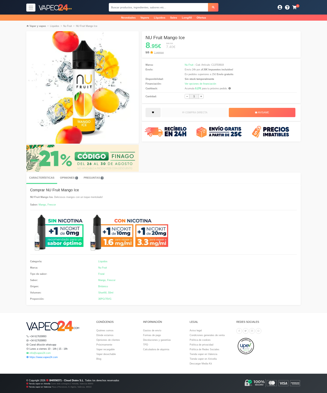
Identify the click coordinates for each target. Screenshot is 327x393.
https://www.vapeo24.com (43, 357)
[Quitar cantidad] (187, 96)
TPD (145, 344)
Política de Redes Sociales (204, 349)
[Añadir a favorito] (153, 112)
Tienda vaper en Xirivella (203, 358)
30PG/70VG (104, 298)
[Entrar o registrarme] (280, 7)
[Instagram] (252, 331)
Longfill (187, 17)
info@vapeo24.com (40, 353)
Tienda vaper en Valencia (203, 354)
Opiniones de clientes (108, 340)
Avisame (263, 112)
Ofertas (201, 17)
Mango (42, 204)
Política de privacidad (201, 344)
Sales (173, 17)
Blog (98, 358)
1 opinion (159, 52)
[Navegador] (30, 8)
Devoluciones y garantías (157, 340)
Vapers (144, 17)
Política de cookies (200, 340)
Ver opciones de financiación (200, 83)
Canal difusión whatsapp (42, 344)
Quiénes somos (105, 330)
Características (41, 177)
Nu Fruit (67, 26)
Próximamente (104, 344)
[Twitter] (245, 331)
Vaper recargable (105, 349)
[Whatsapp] (258, 331)
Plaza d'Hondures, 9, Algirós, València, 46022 (72, 387)
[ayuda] (287, 7)
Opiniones (68, 177)
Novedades (128, 17)
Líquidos (159, 17)
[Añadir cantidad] (201, 96)
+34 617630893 (37, 336)
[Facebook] (239, 331)
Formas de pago (152, 335)
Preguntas (93, 177)
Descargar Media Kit (201, 363)
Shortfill (102, 292)
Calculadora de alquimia (156, 349)
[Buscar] (213, 7)
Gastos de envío (152, 330)
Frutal (101, 273)
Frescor (51, 204)
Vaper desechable (106, 354)
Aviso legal (196, 330)
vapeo (42, 26)
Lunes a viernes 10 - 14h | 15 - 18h (48, 348)
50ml (110, 292)
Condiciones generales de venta (207, 335)
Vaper (33, 26)
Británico (103, 286)
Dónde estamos (105, 335)
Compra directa (196, 112)
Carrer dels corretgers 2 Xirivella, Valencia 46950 (72, 384)
